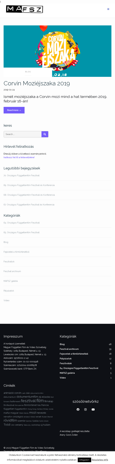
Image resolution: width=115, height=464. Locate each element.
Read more (16, 111)
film (40, 400)
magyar (14, 413)
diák (28, 393)
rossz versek (35, 417)
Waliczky (27, 425)
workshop (35, 425)
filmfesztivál (9, 405)
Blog (28, 72)
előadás (46, 397)
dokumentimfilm (36, 393)
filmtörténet (30, 405)
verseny (19, 424)
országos (18, 416)
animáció (9, 392)
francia (45, 405)
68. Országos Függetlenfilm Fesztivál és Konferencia (29, 195)
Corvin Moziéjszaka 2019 (37, 83)
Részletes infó (100, 459)
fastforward (15, 401)
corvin (17, 392)
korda (51, 409)
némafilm (8, 417)
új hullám (45, 424)
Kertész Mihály (42, 409)
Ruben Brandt (47, 417)
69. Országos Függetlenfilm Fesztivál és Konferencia (29, 185)
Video (6, 300)
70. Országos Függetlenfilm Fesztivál (22, 175)
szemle (21, 420)
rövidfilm (10, 420)
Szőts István (44, 421)
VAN (12, 425)
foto (39, 405)
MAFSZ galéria (11, 281)
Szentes (29, 421)
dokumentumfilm (27, 396)
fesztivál (28, 401)
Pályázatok (9, 291)
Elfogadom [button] (84, 460)
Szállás (35, 421)
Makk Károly (24, 413)
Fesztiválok (9, 261)
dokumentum (10, 397)
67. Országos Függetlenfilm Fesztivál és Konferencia (29, 204)
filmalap (48, 401)
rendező (27, 417)
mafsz (7, 413)
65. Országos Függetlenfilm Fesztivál (22, 232)
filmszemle (19, 405)
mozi (32, 412)
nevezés (41, 412)
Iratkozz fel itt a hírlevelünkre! (19, 157)
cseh (23, 393)
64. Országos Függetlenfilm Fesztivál (22, 223)
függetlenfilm (21, 409)
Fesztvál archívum (12, 271)
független (9, 408)
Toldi (7, 424)
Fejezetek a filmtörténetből (16, 252)
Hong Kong (32, 409)
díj (40, 397)
